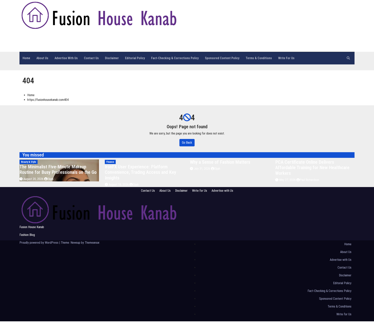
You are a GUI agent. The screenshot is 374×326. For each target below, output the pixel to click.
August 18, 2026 (119, 184)
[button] (348, 58)
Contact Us (91, 58)
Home (26, 58)
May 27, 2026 (287, 180)
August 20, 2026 (33, 179)
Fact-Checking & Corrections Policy (175, 58)
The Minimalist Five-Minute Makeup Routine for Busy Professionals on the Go (58, 169)
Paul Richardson (309, 180)
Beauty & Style (28, 162)
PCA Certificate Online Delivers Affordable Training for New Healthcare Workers (312, 167)
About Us (42, 58)
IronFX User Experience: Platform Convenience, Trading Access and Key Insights (140, 172)
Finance (110, 162)
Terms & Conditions (259, 58)
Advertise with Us (66, 58)
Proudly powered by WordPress (39, 242)
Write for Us (286, 58)
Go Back (187, 142)
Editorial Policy (135, 58)
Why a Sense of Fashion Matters (220, 162)
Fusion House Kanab (48, 36)
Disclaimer (112, 58)
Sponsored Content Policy (222, 58)
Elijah (50, 179)
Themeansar (92, 242)
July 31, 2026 (202, 168)
